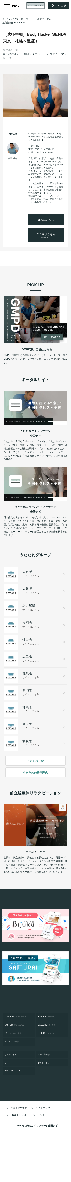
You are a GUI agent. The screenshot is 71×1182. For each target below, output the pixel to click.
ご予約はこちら (45, 235)
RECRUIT (46, 1033)
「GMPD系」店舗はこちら (35, 349)
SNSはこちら (45, 219)
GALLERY (47, 1024)
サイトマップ (44, 1062)
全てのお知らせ (12, 54)
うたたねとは (35, 761)
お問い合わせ (44, 1054)
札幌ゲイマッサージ (36, 54)
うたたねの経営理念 (35, 772)
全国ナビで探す (19, 1107)
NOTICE (12, 1041)
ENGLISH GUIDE (12, 1070)
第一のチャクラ (35, 852)
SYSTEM (14, 1024)
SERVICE (46, 1016)
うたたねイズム (11, 1054)
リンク (7, 1062)
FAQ (13, 1033)
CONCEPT (15, 1016)
